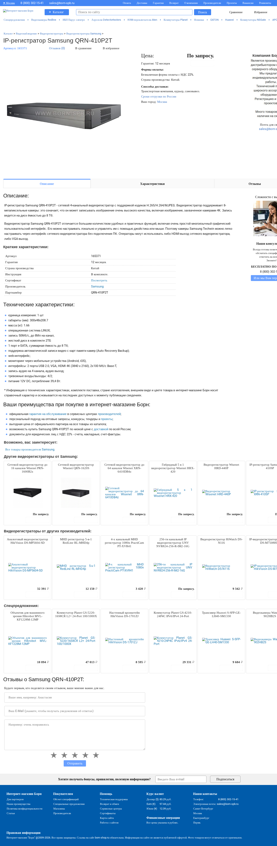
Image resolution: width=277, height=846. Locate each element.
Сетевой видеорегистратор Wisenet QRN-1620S (76, 466)
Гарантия (158, 2)
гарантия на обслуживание (48, 414)
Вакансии (248, 2)
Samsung (97, 286)
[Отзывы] (14, 514)
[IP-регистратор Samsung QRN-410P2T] (64, 114)
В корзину (204, 63)
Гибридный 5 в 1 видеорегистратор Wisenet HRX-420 (172, 468)
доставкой (101, 429)
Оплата (127, 2)
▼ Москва (9, 2)
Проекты (232, 2)
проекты (107, 419)
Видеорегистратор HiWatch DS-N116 (221, 541)
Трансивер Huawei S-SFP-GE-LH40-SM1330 (221, 614)
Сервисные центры (111, 808)
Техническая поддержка (114, 799)
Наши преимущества (18, 803)
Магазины (59, 808)
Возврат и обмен (109, 803)
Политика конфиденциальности (24, 808)
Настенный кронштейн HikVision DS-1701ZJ (124, 614)
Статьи (11, 813)
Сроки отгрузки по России (158, 96)
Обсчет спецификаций (66, 799)
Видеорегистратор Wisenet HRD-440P (221, 466)
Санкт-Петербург (203, 808)
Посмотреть (99, 280)
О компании (191, 2)
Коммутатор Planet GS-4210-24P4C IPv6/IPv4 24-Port (173, 614)
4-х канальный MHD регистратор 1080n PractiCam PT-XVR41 (124, 543)
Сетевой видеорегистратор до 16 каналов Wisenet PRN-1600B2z (27, 468)
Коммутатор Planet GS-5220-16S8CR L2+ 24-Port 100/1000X (76, 614)
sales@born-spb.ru (61, 3)
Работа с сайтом (109, 822)
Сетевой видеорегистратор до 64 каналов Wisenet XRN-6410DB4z (124, 468)
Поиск (202, 12)
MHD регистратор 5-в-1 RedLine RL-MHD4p (76, 541)
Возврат (174, 2)
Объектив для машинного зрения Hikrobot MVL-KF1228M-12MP (28, 616)
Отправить (74, 763)
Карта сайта (107, 817)
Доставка (142, 2)
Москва (162, 102)
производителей (109, 414)
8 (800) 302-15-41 (32, 3)
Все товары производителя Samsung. (30, 449)
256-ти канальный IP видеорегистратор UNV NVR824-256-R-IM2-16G (172, 543)
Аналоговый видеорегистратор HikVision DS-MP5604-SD (27, 541)
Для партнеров (15, 799)
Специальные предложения (69, 803)
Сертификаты (108, 813)
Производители (212, 2)
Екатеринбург (201, 817)
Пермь (197, 822)
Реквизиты (265, 2)
